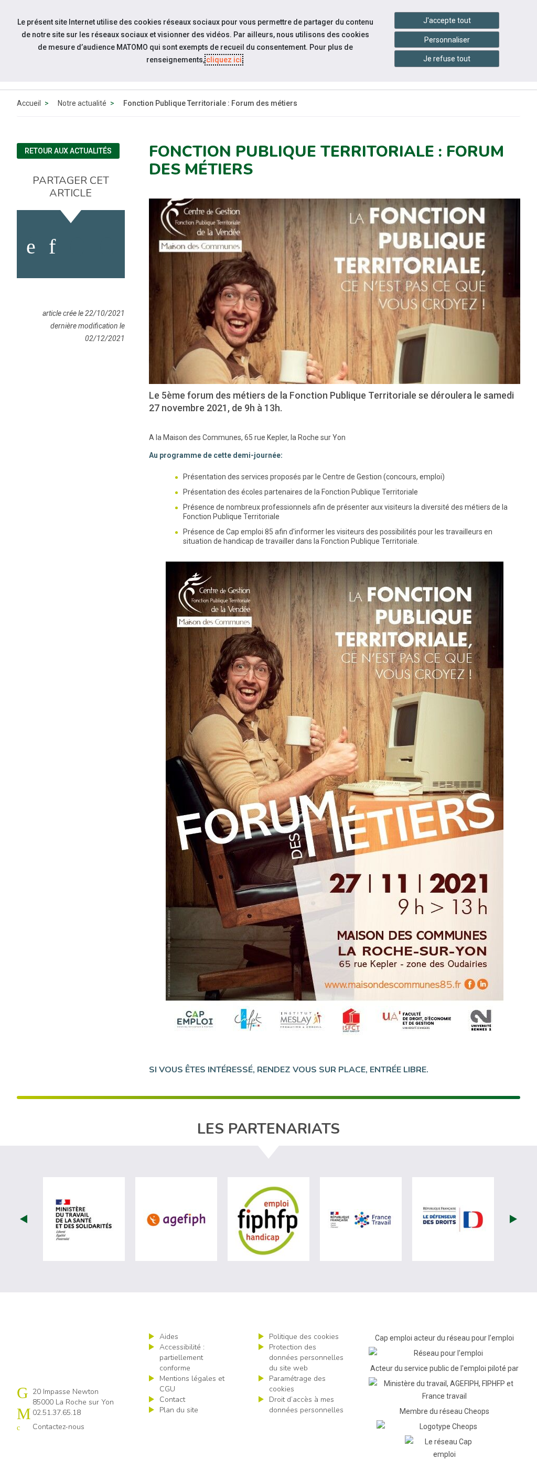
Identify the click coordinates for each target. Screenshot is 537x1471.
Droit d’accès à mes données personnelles (306, 1405)
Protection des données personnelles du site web (306, 1357)
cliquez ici (224, 60)
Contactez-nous (58, 1427)
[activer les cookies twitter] (77, 247)
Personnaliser (447, 40)
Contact (172, 1399)
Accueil (29, 103)
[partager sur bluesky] (107, 247)
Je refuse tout (446, 58)
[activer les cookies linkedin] (52, 247)
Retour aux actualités (68, 151)
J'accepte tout (447, 20)
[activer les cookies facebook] (31, 247)
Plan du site (178, 1410)
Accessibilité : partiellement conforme (182, 1357)
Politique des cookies (304, 1337)
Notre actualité (82, 103)
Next (513, 1219)
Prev (23, 1219)
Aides (168, 1337)
